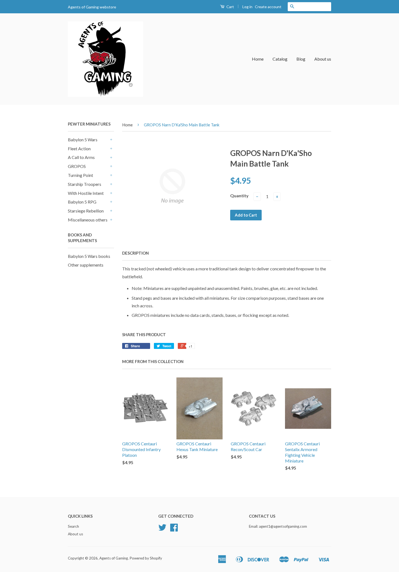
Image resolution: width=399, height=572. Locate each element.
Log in (247, 6)
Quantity (239, 195)
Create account (268, 6)
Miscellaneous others (87, 219)
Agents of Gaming (113, 558)
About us (322, 58)
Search (73, 526)
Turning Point (80, 175)
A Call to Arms (81, 157)
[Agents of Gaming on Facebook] (174, 529)
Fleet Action (79, 148)
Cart (230, 6)
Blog (300, 58)
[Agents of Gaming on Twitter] (162, 529)
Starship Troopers (84, 184)
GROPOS (77, 166)
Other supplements (85, 264)
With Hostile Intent (86, 193)
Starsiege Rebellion (86, 210)
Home (258, 58)
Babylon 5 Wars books (89, 256)
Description (135, 253)
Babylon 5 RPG (82, 201)
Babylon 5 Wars (82, 139)
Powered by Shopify (145, 558)
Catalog (280, 58)
